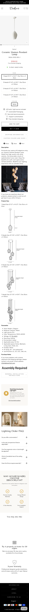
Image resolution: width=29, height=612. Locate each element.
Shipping (18, 63)
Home (14, 49)
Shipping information (14, 134)
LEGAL (14, 593)
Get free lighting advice (14, 400)
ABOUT (14, 589)
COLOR (14, 101)
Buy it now (14, 128)
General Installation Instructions (14, 374)
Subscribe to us (14, 597)
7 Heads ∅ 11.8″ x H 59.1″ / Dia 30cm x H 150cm (14, 95)
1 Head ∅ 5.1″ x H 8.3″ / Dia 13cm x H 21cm (14, 77)
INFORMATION (14, 585)
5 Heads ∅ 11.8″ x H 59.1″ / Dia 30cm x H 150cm (14, 89)
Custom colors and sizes (14, 138)
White (14, 104)
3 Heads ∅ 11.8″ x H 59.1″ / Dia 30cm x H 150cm (14, 83)
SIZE (14, 73)
